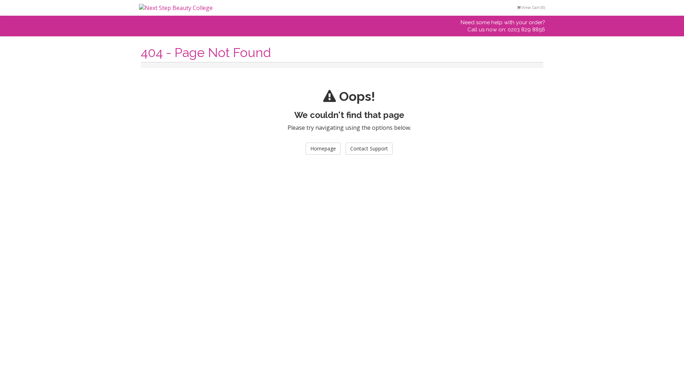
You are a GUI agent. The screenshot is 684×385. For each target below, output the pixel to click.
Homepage (323, 148)
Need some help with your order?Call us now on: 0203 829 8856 (503, 26)
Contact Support (369, 148)
